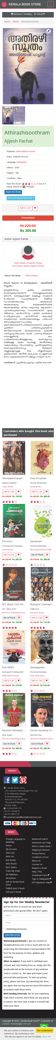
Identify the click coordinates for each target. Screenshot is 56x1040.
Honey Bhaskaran (38, 483)
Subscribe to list (12, 935)
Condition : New (14, 178)
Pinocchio (7, 541)
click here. (21, 981)
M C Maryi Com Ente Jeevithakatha (21, 604)
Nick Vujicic (7, 735)
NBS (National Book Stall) (40, 550)
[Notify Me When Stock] (47, 555)
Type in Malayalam (40, 879)
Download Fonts (40, 875)
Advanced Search (40, 839)
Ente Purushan (38, 478)
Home (7, 22)
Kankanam (36, 541)
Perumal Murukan (38, 546)
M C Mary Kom (9, 609)
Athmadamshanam (12, 478)
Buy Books (11, 860)
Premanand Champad (12, 546)
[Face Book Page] (7, 783)
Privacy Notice (38, 854)
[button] (28, 15)
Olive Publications (37, 676)
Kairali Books (35, 487)
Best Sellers (11, 867)
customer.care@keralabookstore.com (23, 817)
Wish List (10, 856)
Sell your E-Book (13, 892)
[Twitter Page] (15, 783)
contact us (16, 973)
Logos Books (7, 487)
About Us (36, 861)
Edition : (13, 167)
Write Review (32, 276)
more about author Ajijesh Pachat (28, 266)
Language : (17, 162)
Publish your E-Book (15, 888)
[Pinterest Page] (23, 783)
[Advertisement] (28, 394)
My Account (11, 849)
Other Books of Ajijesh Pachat (28, 263)
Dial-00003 (8, 667)
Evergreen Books (37, 613)
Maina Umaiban (9, 483)
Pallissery (34, 609)
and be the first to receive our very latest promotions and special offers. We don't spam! (27, 906)
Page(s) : (13, 173)
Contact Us (37, 864)
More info (46, 1036)
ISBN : (17, 157)
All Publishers (12, 875)
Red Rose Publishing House (13, 613)
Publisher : (21, 151)
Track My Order (13, 871)
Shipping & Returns (41, 850)
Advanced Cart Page (41, 843)
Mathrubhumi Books (10, 676)
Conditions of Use (40, 857)
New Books (11, 864)
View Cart (10, 853)
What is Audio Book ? (42, 846)
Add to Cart (25, 208)
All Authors (11, 878)
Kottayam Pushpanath (12, 672)
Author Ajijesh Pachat (16, 239)
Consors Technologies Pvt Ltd (16, 1024)
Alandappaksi (37, 667)
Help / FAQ (37, 872)
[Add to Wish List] (35, 208)
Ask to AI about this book (20, 198)
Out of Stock (37, 555)
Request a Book (39, 868)
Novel (15, 22)
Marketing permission (16, 929)
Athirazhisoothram (27, 133)
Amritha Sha (36, 735)
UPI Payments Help (41, 882)
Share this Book (13, 192)
